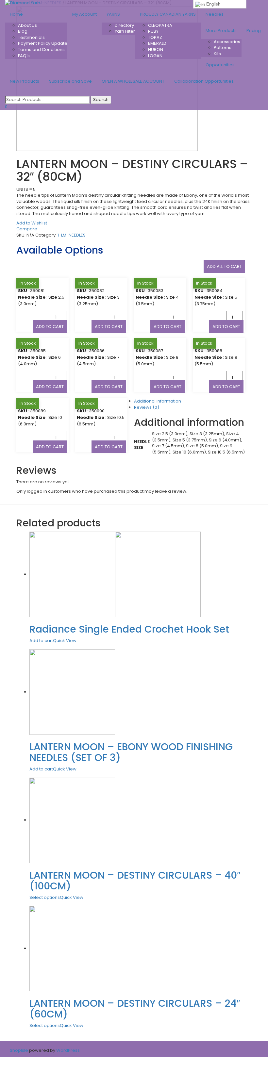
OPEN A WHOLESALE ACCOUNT (133, 81)
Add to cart (50, 326)
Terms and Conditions (41, 49)
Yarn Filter (125, 31)
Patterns (222, 47)
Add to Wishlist (31, 223)
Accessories (227, 42)
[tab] (140, 408)
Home (16, 14)
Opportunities (220, 65)
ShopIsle (19, 1050)
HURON (155, 49)
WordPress (67, 1050)
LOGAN (155, 56)
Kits (217, 54)
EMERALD (157, 43)
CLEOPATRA (160, 25)
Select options (44, 897)
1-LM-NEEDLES (72, 235)
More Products (221, 30)
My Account (84, 14)
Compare (26, 229)
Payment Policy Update (42, 43)
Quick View (64, 640)
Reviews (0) (146, 407)
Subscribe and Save (70, 81)
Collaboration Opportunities (204, 81)
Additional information (157, 401)
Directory (124, 25)
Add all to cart (224, 266)
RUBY (153, 31)
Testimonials (31, 37)
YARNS (113, 14)
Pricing (253, 30)
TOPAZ (155, 37)
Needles (215, 14)
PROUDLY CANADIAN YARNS (168, 14)
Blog (22, 31)
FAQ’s (24, 56)
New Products (24, 81)
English (212, 4)
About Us (27, 25)
